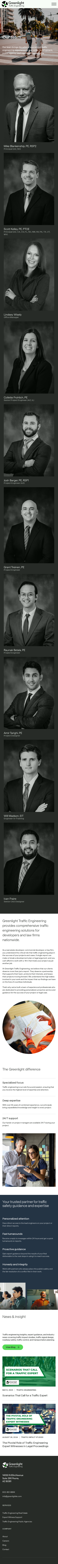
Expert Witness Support (12, 1517)
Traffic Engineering (26, 1390)
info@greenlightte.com (12, 1496)
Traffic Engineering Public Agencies (17, 1521)
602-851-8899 (8, 1492)
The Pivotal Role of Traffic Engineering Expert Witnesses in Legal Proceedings (25, 1444)
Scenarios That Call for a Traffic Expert (24, 1395)
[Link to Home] (13, 4)
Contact (5, 1549)
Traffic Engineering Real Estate (15, 1513)
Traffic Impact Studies (32, 1437)
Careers (5, 1541)
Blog (4, 1545)
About (5, 1536)
